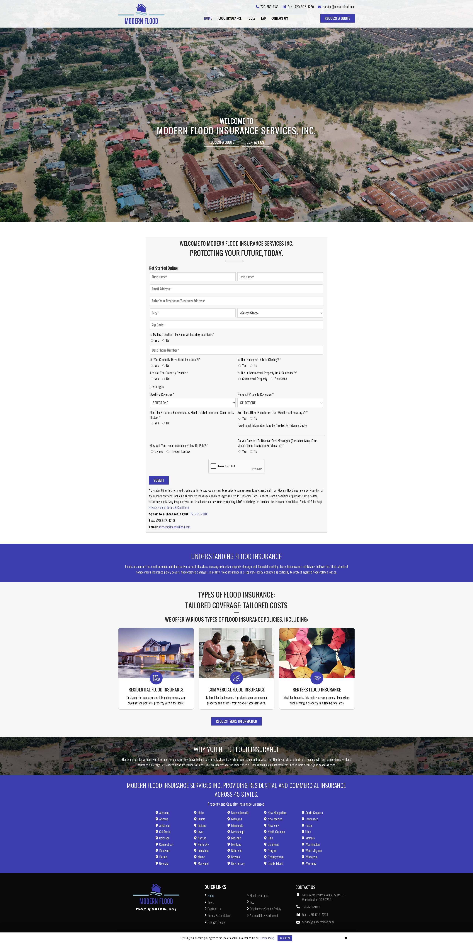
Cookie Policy (267, 937)
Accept (284, 938)
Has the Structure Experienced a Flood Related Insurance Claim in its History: (192, 415)
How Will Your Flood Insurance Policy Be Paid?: (179, 445)
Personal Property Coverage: (255, 394)
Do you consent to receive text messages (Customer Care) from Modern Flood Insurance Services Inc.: (277, 443)
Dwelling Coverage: (162, 394)
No (168, 340)
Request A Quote (337, 18)
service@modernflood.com (174, 526)
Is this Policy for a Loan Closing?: (259, 359)
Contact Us (255, 142)
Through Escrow (180, 451)
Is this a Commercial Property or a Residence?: (267, 372)
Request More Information (236, 721)
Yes (157, 340)
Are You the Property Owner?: (169, 372)
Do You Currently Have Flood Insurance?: (175, 359)
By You (160, 451)
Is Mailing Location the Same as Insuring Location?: (182, 334)
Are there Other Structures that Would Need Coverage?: (272, 412)
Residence (281, 378)
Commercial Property (255, 378)
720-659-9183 (199, 514)
